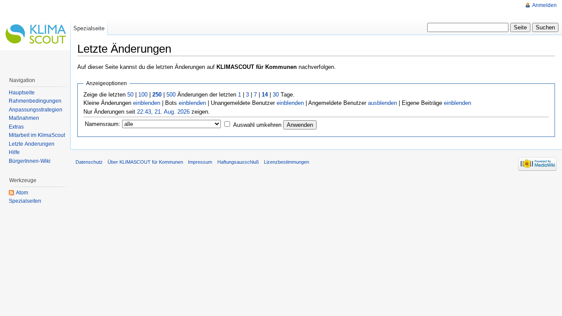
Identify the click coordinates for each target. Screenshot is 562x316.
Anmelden (544, 5)
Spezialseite (88, 28)
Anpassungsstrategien (35, 110)
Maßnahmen (24, 118)
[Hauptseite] (35, 35)
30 (276, 94)
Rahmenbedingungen (35, 101)
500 (171, 94)
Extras (16, 127)
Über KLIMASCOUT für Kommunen (145, 162)
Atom (22, 193)
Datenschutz (89, 162)
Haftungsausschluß (238, 162)
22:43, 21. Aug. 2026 (163, 111)
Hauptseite (22, 93)
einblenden (146, 103)
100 (143, 94)
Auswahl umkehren (257, 125)
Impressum (200, 162)
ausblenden (382, 103)
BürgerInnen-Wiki (29, 161)
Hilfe (14, 152)
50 (130, 94)
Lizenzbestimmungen (286, 162)
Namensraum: (102, 124)
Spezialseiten (25, 201)
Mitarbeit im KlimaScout (37, 135)
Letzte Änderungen (31, 144)
